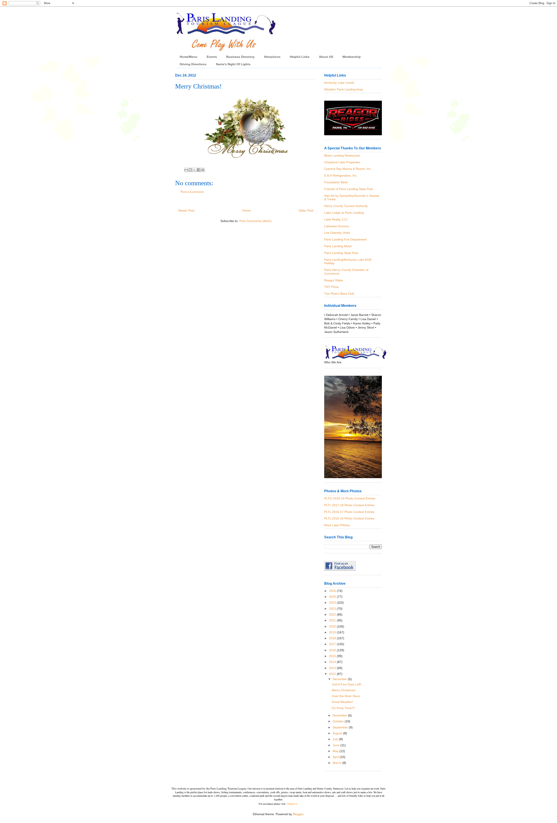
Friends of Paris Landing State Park (348, 189)
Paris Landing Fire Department (345, 239)
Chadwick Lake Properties (342, 162)
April (336, 757)
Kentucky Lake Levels (339, 82)
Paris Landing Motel (338, 246)
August (338, 733)
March (337, 763)
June (336, 745)
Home (246, 210)
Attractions (272, 56)
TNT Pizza (331, 287)
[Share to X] (194, 170)
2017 (333, 644)
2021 (333, 620)
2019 (333, 632)
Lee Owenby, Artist (337, 232)
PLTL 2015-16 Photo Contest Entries (349, 518)
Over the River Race (346, 696)
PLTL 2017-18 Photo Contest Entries (349, 505)
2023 (333, 608)
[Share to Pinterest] (203, 170)
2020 (333, 626)
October (339, 721)
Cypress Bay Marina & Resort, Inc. (348, 168)
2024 (333, 602)
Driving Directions (193, 64)
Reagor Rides (333, 280)
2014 (333, 662)
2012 (333, 674)
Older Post (306, 210)
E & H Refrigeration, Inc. (340, 175)
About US (326, 56)
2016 (333, 650)
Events (212, 56)
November (340, 715)
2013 (333, 668)
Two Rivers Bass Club (339, 293)
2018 (333, 638)
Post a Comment (192, 192)
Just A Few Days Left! (346, 684)
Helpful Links (300, 56)
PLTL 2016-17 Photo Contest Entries (349, 512)
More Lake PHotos (337, 525)
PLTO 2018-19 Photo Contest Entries (349, 498)
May (336, 751)
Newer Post (186, 210)
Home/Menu (188, 56)
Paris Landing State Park (341, 253)
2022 (333, 614)
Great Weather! (342, 702)
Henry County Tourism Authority (346, 206)
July (336, 739)
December (340, 679)
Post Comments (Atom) (255, 221)
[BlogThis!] (190, 170)
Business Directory (240, 56)
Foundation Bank (336, 182)
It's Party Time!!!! (343, 708)
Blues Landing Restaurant (342, 155)
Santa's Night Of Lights (233, 64)
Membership (351, 56)
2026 (333, 591)
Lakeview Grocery (336, 226)
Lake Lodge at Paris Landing (344, 212)
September (341, 727)
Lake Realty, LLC (336, 219)
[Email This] (186, 170)
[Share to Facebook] (198, 170)
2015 (333, 656)
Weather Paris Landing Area (343, 89)
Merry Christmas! (344, 690)
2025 (333, 596)
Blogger (298, 814)
